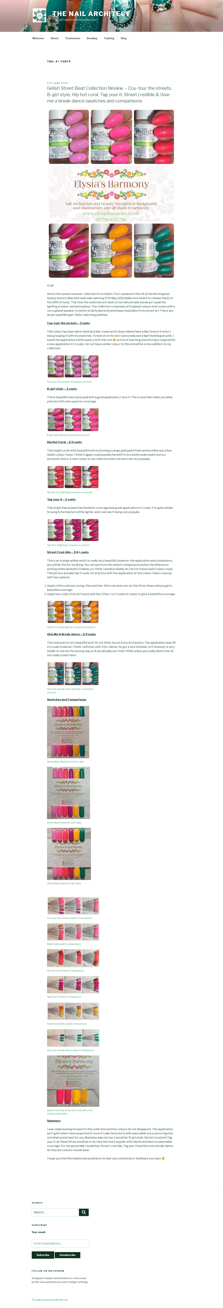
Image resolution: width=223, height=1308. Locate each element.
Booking (92, 38)
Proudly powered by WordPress (50, 1299)
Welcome (38, 38)
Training (109, 38)
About (55, 38)
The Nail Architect (91, 14)
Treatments (72, 38)
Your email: (38, 1232)
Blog (124, 38)
